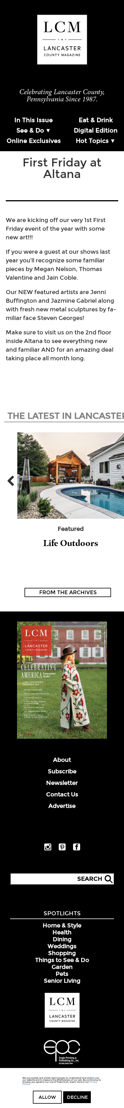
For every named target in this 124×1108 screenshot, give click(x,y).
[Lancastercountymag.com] (62, 1026)
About (62, 759)
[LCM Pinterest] (62, 849)
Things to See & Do (62, 960)
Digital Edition (96, 130)
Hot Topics (92, 141)
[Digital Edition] (62, 737)
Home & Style (62, 925)
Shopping (62, 953)
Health (62, 932)
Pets (62, 973)
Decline (77, 1097)
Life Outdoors (70, 543)
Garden (62, 966)
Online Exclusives (34, 141)
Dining (62, 939)
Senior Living (62, 980)
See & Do (30, 130)
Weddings (62, 946)
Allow (47, 1097)
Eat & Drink (96, 120)
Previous (13, 481)
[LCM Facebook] (76, 849)
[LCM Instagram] (47, 849)
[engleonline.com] (62, 1065)
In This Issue (33, 120)
